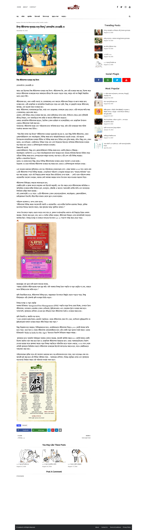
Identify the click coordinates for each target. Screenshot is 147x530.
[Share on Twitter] (49, 430)
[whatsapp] (108, 80)
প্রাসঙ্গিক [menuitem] (29, 16)
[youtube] (129, 7)
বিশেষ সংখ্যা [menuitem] (46, 16)
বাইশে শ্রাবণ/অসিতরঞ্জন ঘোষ (110, 101)
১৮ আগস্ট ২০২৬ (107, 54)
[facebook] (117, 7)
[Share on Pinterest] (52, 430)
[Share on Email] (60, 430)
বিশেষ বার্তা (23, 22)
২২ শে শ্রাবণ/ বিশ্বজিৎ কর (22, 464)
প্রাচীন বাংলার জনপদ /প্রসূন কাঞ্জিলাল (112, 127)
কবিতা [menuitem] (23, 16)
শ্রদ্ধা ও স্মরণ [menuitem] (55, 16)
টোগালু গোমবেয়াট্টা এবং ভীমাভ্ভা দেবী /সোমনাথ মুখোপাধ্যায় (117, 30)
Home (19, 7)
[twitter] (121, 7)
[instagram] (125, 7)
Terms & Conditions (115, 527)
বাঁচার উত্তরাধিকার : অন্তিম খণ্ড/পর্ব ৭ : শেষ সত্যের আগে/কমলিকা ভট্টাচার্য (116, 121)
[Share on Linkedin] (56, 430)
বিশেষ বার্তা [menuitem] (37, 16)
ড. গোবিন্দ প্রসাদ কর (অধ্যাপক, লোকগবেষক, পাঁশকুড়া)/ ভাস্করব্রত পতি (116, 94)
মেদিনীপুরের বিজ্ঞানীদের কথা (110, 135)
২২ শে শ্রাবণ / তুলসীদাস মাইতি (49, 464)
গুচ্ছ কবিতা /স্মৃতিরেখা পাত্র (110, 46)
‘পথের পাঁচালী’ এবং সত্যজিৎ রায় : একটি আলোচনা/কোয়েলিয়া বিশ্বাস (117, 145)
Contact (33, 7)
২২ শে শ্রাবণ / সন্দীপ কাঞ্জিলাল (74, 464)
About (25, 7)
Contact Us (104, 527)
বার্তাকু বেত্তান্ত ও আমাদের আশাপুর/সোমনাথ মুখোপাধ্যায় (117, 38)
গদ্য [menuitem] (17, 16)
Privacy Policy (126, 527)
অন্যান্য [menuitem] (64, 16)
